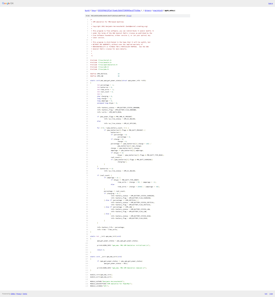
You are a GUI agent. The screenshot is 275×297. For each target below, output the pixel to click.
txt (266, 294)
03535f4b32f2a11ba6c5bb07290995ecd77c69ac (119, 10)
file (129, 16)
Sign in (270, 3)
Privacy (18, 294)
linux (94, 10)
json (271, 294)
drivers (148, 10)
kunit (87, 10)
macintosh (158, 10)
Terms (25, 294)
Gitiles (13, 294)
